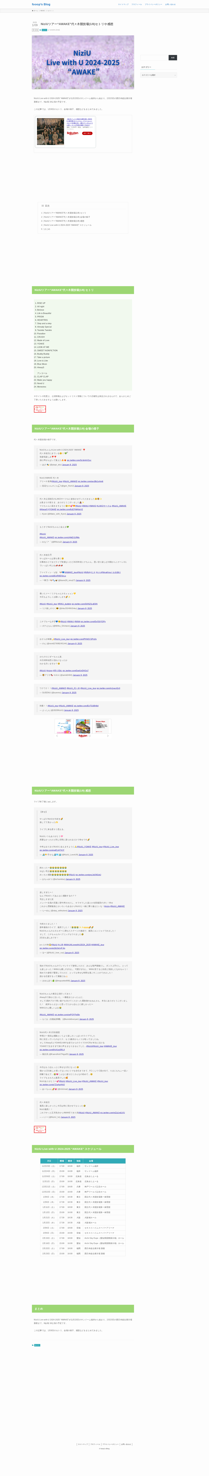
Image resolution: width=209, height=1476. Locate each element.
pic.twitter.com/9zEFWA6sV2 (70, 509)
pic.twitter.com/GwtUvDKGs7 (76, 671)
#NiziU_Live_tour (62, 639)
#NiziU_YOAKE (84, 847)
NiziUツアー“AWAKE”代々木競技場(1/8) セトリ (65, 213)
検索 (173, 58)
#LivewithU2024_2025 (80, 945)
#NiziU (78, 506)
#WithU (85, 506)
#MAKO (92, 506)
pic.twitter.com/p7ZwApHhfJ (52, 1085)
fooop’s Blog (41, 4)
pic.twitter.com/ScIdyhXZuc (79, 460)
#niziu (107, 906)
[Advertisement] (83, 177)
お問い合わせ (126, 1444)
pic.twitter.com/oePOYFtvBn (67, 1015)
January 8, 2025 (69, 465)
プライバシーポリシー (110, 1444)
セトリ (44, 30)
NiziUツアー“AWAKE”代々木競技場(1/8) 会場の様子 (67, 217)
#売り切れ (57, 671)
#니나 (98, 572)
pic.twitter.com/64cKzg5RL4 (52, 1050)
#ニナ (93, 572)
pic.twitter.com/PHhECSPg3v (83, 639)
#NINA (87, 572)
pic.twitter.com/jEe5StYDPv (93, 622)
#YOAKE (52, 509)
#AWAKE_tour (70, 572)
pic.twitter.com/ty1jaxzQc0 (108, 688)
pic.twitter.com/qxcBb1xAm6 (90, 481)
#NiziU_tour (57, 481)
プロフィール (95, 1444)
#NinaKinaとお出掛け (111, 572)
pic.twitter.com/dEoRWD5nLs (53, 576)
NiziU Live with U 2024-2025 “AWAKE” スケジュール (68, 225)
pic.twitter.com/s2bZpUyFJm (52, 948)
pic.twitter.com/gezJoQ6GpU (88, 875)
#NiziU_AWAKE (70, 481)
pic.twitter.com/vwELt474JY (52, 850)
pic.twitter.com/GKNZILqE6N (84, 604)
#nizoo (49, 671)
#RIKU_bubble (64, 604)
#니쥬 (60, 945)
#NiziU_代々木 (73, 688)
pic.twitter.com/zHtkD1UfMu (67, 537)
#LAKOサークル (104, 506)
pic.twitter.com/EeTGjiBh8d (86, 706)
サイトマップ (83, 1444)
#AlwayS (44, 509)
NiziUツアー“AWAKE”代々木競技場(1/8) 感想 (64, 221)
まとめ (47, 229)
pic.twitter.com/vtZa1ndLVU (112, 1113)
